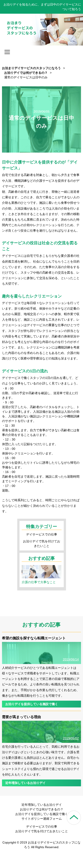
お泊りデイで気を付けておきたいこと (41, 831)
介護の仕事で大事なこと (39, 582)
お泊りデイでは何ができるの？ (41, 809)
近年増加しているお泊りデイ (25, 783)
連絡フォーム (52, 818)
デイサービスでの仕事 (41, 534)
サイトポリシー (32, 818)
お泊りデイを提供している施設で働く (31, 704)
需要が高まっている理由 (21, 717)
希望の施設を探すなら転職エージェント (34, 638)
